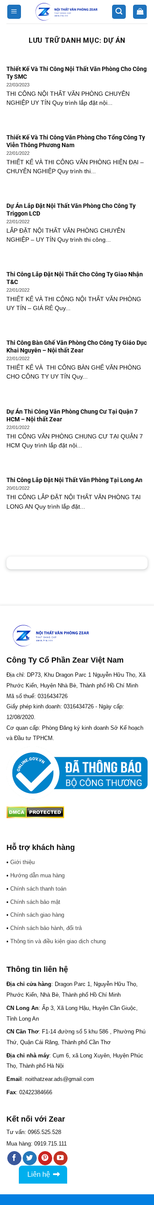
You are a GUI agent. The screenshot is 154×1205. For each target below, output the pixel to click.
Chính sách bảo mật (35, 902)
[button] (14, 12)
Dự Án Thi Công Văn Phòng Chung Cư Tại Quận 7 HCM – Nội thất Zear (72, 415)
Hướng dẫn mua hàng (37, 875)
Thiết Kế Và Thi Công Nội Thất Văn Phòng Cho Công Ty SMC (76, 72)
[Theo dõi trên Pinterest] (45, 1158)
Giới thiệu (22, 862)
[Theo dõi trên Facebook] (14, 1158)
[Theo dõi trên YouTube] (60, 1158)
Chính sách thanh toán (38, 888)
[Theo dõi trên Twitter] (30, 1158)
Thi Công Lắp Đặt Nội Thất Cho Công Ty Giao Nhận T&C (74, 278)
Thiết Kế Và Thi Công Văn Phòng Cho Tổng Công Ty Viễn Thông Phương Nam (75, 141)
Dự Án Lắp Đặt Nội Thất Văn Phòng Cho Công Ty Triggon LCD (71, 209)
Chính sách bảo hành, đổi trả (46, 928)
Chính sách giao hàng (37, 915)
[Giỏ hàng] (140, 12)
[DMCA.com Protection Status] (35, 812)
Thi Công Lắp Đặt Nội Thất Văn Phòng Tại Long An (74, 480)
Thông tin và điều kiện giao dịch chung (58, 941)
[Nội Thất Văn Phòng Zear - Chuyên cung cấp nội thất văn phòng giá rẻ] (66, 12)
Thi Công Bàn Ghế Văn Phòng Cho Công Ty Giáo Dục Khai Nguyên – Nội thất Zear (76, 346)
